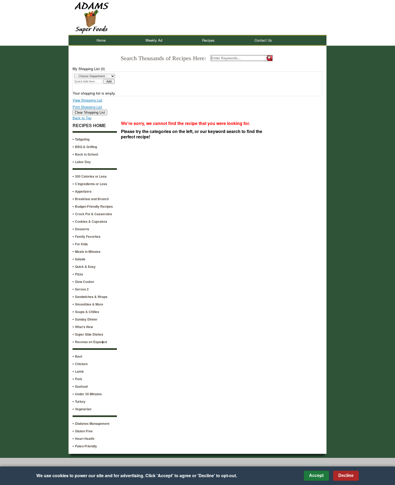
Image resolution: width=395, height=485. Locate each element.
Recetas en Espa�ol (91, 341)
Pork (78, 378)
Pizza (79, 274)
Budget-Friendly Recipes (94, 206)
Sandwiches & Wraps (91, 296)
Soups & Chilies (87, 311)
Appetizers (83, 191)
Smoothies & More (89, 304)
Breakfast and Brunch (92, 198)
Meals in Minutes (87, 251)
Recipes (208, 40)
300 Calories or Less (91, 176)
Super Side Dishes (89, 334)
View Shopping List (87, 100)
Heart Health (84, 438)
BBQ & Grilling (86, 146)
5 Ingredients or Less (91, 183)
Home (101, 40)
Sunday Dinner (86, 319)
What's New (84, 326)
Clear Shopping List (90, 112)
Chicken (81, 363)
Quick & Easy (85, 266)
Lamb (79, 371)
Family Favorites (87, 236)
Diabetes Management (92, 423)
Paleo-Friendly (86, 446)
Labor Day (83, 161)
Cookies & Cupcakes (91, 221)
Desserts (82, 229)
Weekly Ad (153, 40)
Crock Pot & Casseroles (93, 213)
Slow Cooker (84, 281)
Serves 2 (82, 289)
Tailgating (82, 139)
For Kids (81, 244)
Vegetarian (83, 409)
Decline (346, 475)
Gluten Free (84, 431)
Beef (78, 356)
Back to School (86, 154)
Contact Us (263, 40)
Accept (316, 475)
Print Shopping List (87, 106)
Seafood (81, 386)
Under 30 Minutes (88, 393)
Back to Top (82, 117)
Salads (80, 259)
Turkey (80, 401)
